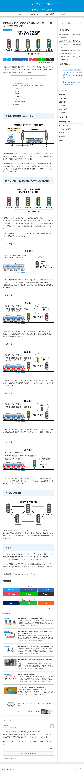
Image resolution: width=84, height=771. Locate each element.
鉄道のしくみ (7, 581)
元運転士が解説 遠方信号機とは (70, 41)
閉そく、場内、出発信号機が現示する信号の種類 (29, 86)
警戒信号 (19, 91)
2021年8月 (62, 102)
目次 (26, 78)
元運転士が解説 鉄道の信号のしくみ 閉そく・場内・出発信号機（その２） (72, 72)
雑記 (61, 140)
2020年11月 (63, 112)
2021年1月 (62, 105)
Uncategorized (65, 121)
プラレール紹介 (65, 133)
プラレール (64, 125)
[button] (81, 23)
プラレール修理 (65, 129)
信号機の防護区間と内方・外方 (24, 83)
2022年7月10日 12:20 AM (9, 727)
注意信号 (19, 94)
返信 (52, 748)
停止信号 (19, 88)
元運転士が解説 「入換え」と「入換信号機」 (69, 58)
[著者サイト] (11, 603)
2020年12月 (63, 109)
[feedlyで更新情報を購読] (28, 603)
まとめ (17, 104)
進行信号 (19, 99)
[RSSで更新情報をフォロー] (46, 603)
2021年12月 (63, 98)
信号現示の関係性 (20, 102)
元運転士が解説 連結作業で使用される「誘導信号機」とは (70, 51)
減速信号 (19, 96)
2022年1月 (62, 95)
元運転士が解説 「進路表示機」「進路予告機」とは (70, 35)
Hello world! (66, 82)
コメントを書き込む (28, 753)
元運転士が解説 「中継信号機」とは (70, 45)
